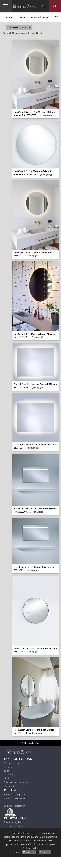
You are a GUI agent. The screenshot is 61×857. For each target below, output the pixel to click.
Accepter (44, 852)
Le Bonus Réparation (14, 806)
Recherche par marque (15, 798)
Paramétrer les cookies (15, 826)
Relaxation (9, 767)
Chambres (9, 774)
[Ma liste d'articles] (44, 6)
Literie (7, 778)
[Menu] (6, 6)
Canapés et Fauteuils (14, 763)
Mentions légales (12, 822)
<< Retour (53, 16)
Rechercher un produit (15, 794)
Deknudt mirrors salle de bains (33, 17)
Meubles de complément (16, 782)
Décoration (10, 17)
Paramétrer (29, 852)
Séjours (8, 771)
